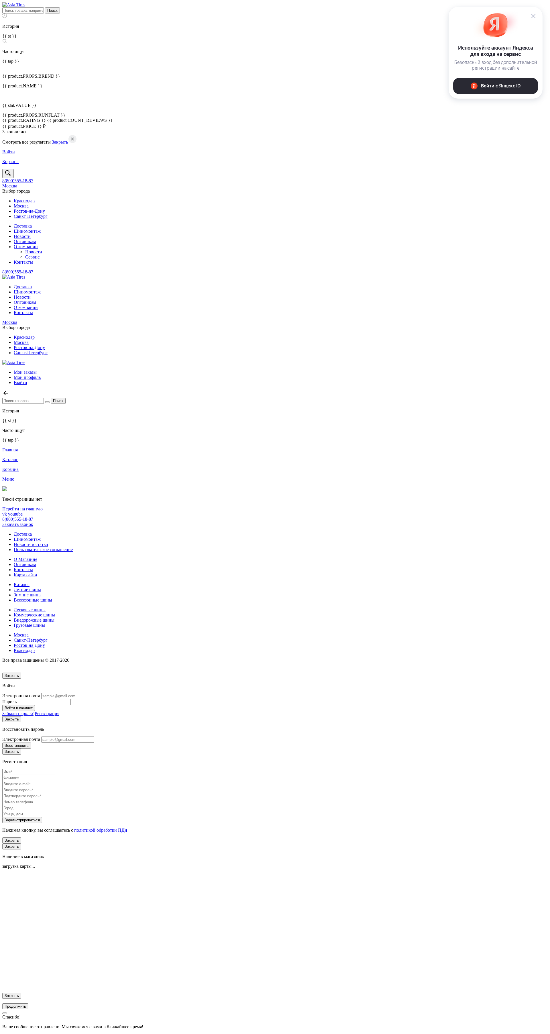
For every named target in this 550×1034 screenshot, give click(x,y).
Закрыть (60, 142)
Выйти (20, 382)
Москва (9, 185)
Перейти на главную (22, 508)
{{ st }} (9, 36)
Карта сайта (25, 574)
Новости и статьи (31, 544)
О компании (26, 246)
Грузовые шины (29, 625)
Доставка (23, 226)
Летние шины (27, 589)
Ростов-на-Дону (29, 211)
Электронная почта (21, 695)
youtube (15, 514)
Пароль (9, 701)
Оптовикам (25, 241)
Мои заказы (25, 372)
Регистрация (47, 713)
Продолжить (15, 1006)
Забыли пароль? (18, 713)
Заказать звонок (17, 524)
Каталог (22, 584)
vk (4, 514)
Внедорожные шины (34, 620)
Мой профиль (27, 377)
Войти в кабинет (19, 708)
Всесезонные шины (33, 600)
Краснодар (24, 200)
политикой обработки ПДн (100, 830)
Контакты (23, 262)
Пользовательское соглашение (43, 549)
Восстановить (17, 745)
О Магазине (25, 559)
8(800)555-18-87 (17, 180)
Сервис (32, 256)
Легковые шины (30, 609)
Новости (22, 236)
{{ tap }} (10, 61)
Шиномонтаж (27, 231)
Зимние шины (28, 594)
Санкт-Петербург (31, 216)
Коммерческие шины (34, 614)
